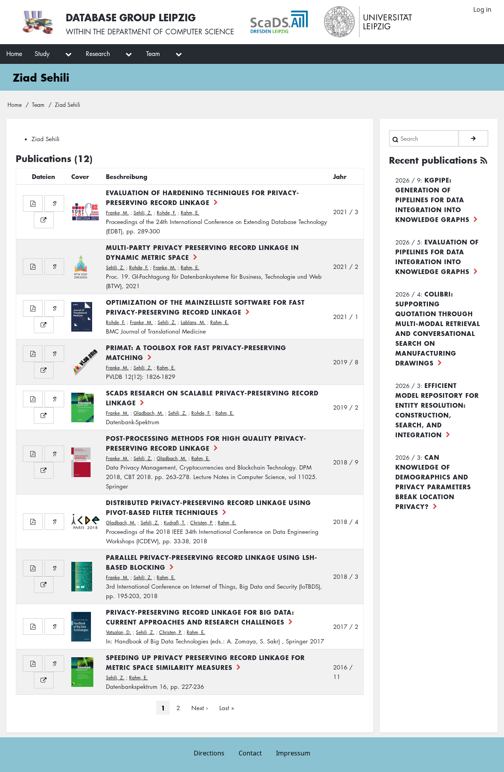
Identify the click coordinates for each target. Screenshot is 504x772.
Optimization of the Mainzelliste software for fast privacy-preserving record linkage (205, 307)
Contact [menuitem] (250, 753)
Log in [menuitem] (482, 9)
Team (38, 104)
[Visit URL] (44, 220)
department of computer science (170, 31)
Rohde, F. (166, 212)
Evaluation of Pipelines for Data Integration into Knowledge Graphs (437, 256)
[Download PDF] (33, 203)
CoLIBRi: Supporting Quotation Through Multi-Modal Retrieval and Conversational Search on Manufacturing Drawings (437, 328)
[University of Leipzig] (368, 22)
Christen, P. (201, 522)
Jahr (339, 176)
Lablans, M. (193, 322)
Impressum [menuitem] (293, 753)
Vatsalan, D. (118, 632)
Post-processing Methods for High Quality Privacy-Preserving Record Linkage (206, 443)
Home (14, 104)
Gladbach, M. (148, 413)
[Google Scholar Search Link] (54, 203)
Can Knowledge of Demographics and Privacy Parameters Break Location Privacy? (433, 481)
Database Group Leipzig (131, 17)
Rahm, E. (190, 212)
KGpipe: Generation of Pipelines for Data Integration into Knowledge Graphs (432, 199)
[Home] (37, 22)
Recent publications (433, 160)
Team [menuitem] (153, 53)
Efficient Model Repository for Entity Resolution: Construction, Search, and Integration (437, 409)
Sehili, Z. (142, 212)
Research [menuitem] (98, 53)
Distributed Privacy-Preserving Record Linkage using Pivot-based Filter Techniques (208, 507)
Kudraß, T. (174, 522)
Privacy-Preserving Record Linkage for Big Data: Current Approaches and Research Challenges (200, 617)
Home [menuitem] (14, 53)
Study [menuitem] (42, 53)
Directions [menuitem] (209, 753)
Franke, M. (117, 212)
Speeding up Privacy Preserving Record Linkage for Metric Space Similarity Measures (205, 662)
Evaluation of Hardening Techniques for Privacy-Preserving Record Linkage (202, 197)
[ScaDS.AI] (279, 22)
